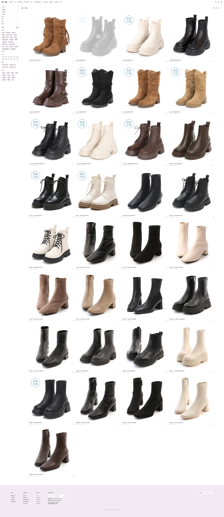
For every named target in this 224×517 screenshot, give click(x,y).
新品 (16, 2)
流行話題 (56, 2)
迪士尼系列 (45, 2)
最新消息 (51, 2)
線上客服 (25, 503)
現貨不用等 (26, 2)
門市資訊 (13, 499)
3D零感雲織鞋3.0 (37, 2)
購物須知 (25, 497)
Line (37, 495)
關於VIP (24, 495)
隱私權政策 (13, 501)
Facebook (38, 499)
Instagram (38, 497)
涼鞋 (32, 2)
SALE (61, 2)
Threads (38, 501)
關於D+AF (13, 495)
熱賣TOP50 (20, 2)
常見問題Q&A (26, 501)
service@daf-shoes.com (57, 498)
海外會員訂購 (26, 499)
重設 (17, 27)
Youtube (38, 503)
